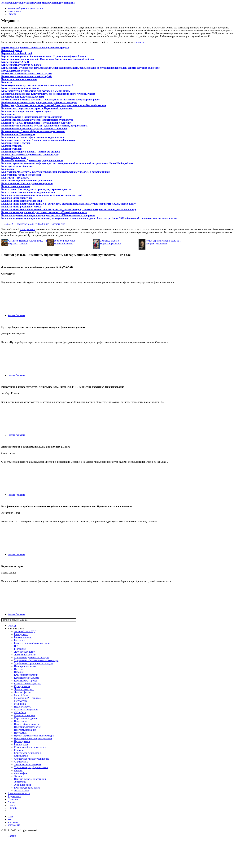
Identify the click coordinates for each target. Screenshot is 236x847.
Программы (20, 732)
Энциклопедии (22, 784)
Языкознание (21, 790)
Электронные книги (19, 793)
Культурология (22, 686)
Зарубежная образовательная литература (36, 660)
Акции (11, 802)
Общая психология (24, 715)
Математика (20, 700)
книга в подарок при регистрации (26, 8)
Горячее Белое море (64, 240)
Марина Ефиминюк (110, 243)
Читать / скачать (16, 315)
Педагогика (20, 721)
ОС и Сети (20, 712)
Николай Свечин (63, 243)
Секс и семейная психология (30, 747)
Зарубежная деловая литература (31, 657)
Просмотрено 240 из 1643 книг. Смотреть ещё (40, 224)
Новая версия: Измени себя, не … (163, 240)
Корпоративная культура (27, 683)
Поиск (11, 805)
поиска (140, 42)
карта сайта (14, 825)
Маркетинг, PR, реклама (27, 698)
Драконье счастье (109, 240)
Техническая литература (27, 764)
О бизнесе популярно (26, 709)
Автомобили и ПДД (25, 631)
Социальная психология (27, 753)
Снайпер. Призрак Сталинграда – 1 (27, 240)
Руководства (21, 744)
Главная (12, 625)
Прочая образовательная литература (34, 735)
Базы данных (21, 634)
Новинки (13, 799)
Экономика (20, 781)
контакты (13, 822)
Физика (18, 770)
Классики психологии (26, 674)
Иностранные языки (25, 666)
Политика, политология (27, 727)
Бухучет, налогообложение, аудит (32, 643)
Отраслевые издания (25, 718)
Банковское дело (23, 637)
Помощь (12, 808)
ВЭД (16, 646)
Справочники (21, 761)
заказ (10, 819)
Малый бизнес (22, 695)
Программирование (25, 729)
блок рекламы (27, 229)
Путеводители (22, 741)
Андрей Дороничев (156, 243)
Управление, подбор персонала (31, 767)
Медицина (20, 703)
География (20, 648)
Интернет (19, 669)
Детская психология (25, 654)
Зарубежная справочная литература (33, 663)
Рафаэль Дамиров (17, 243)
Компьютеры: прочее (25, 680)
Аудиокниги (14, 796)
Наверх (12, 835)
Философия (20, 773)
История (18, 672)
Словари (19, 750)
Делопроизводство (24, 651)
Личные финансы (24, 692)
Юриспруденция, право (27, 787)
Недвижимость (22, 706)
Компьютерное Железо (26, 677)
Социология (21, 755)
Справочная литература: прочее (31, 758)
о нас (10, 816)
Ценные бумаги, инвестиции (30, 779)
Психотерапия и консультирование (33, 738)
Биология (19, 640)
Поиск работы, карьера (26, 724)
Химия (18, 776)
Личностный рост (24, 689)
